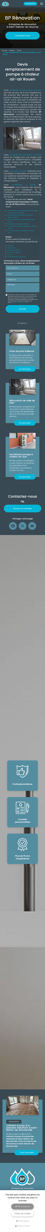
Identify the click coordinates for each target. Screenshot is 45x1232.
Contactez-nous (22, 35)
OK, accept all (23, 1206)
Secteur (12, 50)
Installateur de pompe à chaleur (18, 224)
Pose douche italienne (21, 351)
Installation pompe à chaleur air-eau (21, 455)
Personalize (23, 1221)
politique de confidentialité (19, 302)
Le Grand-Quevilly (13, 250)
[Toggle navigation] (41, 4)
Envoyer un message (22, 508)
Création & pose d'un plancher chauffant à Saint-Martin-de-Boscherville (22, 1127)
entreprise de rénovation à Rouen (24, 90)
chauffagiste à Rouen (24, 185)
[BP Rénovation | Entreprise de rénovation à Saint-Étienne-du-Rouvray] (5, 3)
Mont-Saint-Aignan (14, 252)
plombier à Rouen (18, 171)
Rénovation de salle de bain (22, 401)
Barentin (10, 246)
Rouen (19, 50)
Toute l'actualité (26, 1152)
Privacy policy (23, 1226)
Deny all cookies (23, 1213)
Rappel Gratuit (30, 4)
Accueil (4, 50)
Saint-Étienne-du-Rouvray (16, 257)
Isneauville (11, 248)
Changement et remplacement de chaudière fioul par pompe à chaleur (22, 212)
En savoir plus (25, 369)
